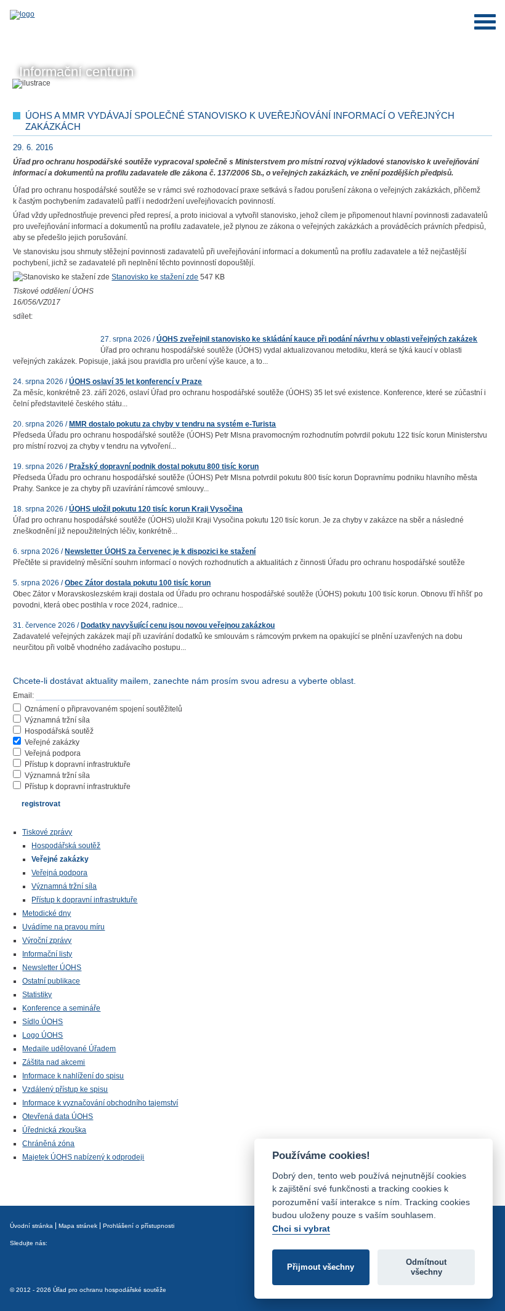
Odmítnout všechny (426, 1267)
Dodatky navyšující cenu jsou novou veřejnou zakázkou (178, 625)
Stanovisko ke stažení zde (154, 277)
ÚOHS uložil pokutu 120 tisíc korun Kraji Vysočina (156, 509)
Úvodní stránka (31, 1225)
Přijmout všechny (320, 1267)
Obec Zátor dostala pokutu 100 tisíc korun (138, 583)
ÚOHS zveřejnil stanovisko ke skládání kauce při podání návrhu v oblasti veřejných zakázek (316, 339)
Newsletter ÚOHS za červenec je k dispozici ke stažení (160, 551)
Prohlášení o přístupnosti (138, 1225)
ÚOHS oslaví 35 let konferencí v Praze (135, 381)
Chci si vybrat (301, 1228)
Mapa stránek (78, 1225)
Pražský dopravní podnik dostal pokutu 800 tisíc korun (164, 466)
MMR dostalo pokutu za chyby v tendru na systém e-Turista (172, 424)
